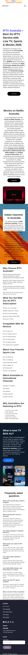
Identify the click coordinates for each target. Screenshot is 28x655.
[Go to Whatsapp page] (13, 622)
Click (6, 1)
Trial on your (19, 1)
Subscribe (14, 180)
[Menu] (25, 5)
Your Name (6, 639)
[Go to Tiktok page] (8, 622)
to (8, 1)
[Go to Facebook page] (3, 622)
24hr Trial (14, 262)
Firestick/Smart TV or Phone (14, 2)
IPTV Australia (6, 609)
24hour (14, 1)
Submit (7, 647)
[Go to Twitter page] (10, 622)
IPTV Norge (6, 614)
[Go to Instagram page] (6, 622)
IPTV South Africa (7, 611)
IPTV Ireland (6, 617)
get (11, 1)
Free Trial (14, 93)
